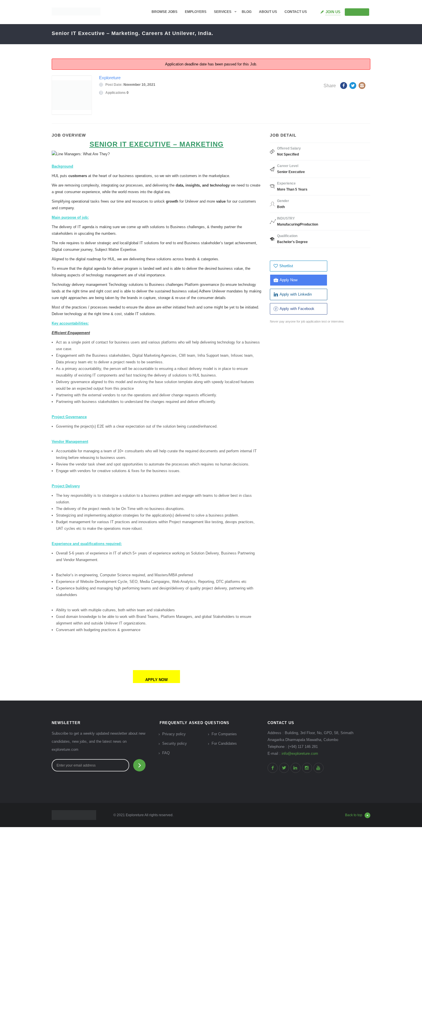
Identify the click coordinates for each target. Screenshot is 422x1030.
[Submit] (139, 765)
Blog (246, 12)
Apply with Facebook (297, 309)
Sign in (359, 11)
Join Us (333, 12)
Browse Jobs (164, 12)
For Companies (224, 734)
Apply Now (288, 280)
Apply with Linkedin (296, 294)
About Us (268, 12)
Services (222, 12)
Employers (195, 12)
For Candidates (224, 743)
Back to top (353, 815)
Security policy (174, 743)
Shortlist (286, 266)
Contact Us (295, 12)
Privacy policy (174, 734)
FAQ (166, 753)
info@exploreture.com (300, 753)
